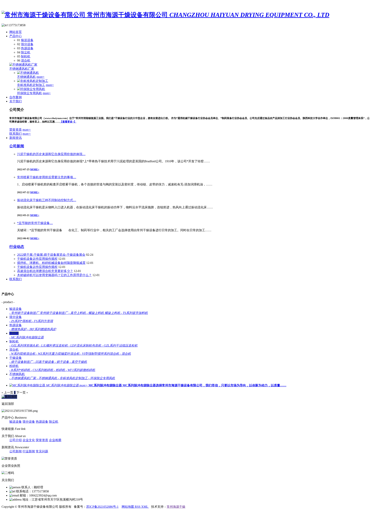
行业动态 (16, 247)
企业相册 (55, 440)
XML (145, 506)
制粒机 (25, 56)
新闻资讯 (15, 137)
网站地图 (128, 506)
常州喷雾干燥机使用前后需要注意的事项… (46, 177)
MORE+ (34, 169)
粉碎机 (14, 366)
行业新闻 (29, 451)
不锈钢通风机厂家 (21, 68)
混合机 (25, 60)
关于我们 (15, 101)
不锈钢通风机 (26, 76)
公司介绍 (15, 440)
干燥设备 (15, 357)
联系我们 (15, 133)
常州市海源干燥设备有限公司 (208, 14)
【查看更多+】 (68, 121)
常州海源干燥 (176, 506)
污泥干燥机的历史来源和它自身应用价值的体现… (51, 154)
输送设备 (27, 40)
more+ (40, 76)
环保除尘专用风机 (29, 93)
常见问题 (42, 451)
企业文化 (29, 440)
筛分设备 (27, 44)
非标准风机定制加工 (31, 85)
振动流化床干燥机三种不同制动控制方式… (46, 200)
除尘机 (25, 52)
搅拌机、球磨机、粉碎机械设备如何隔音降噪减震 (51, 262)
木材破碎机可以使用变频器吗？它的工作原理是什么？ (54, 275)
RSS (138, 506)
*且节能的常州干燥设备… (35, 223)
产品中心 (15, 36)
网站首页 (15, 32)
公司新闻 (16, 146)
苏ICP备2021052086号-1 (102, 506)
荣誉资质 (15, 129)
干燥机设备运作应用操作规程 (37, 258)
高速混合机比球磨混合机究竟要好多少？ (45, 271)
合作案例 (15, 97)
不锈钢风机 (17, 374)
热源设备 (27, 48)
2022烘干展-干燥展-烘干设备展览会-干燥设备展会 (51, 254)
